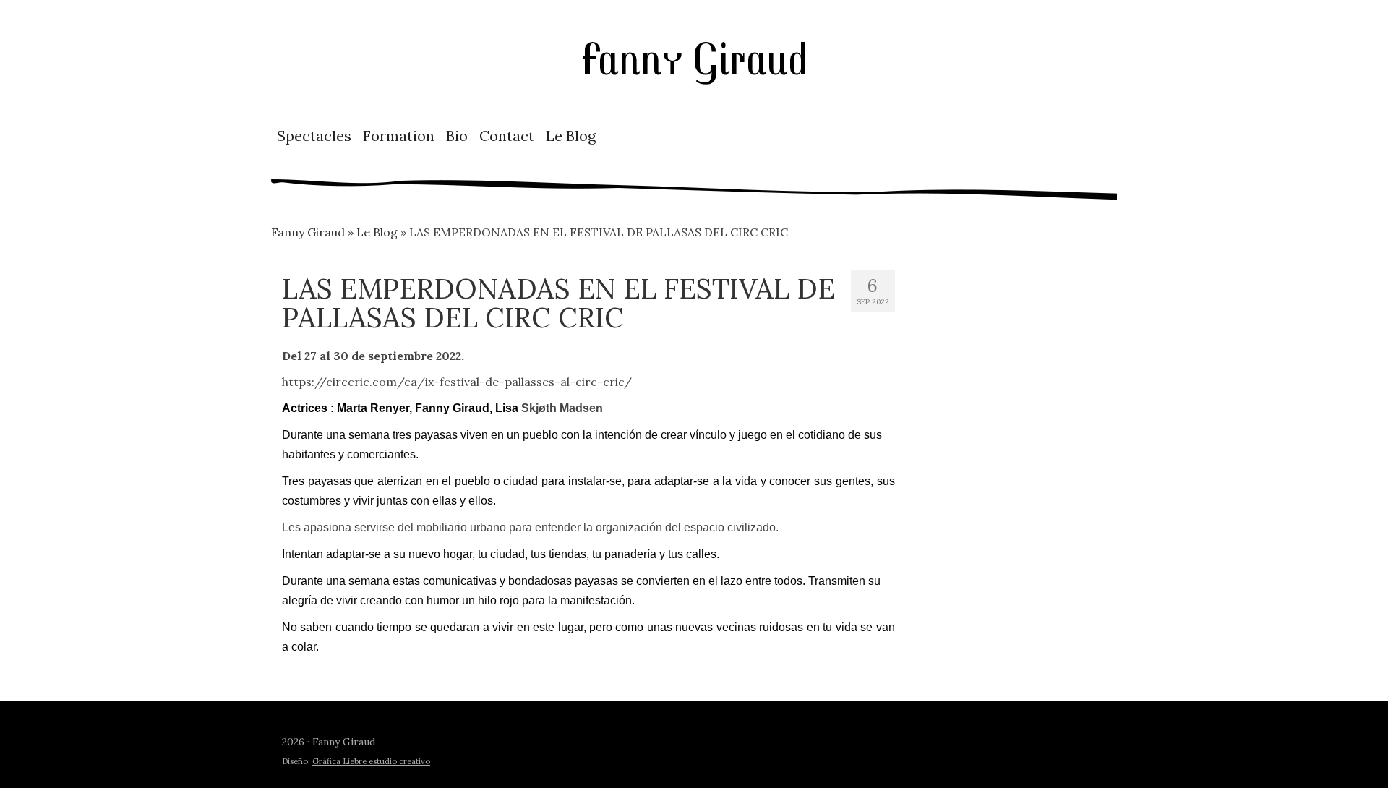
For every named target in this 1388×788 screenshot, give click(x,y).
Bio (457, 136)
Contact (506, 136)
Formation (398, 136)
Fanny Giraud (694, 57)
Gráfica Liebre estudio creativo (371, 761)
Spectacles (314, 136)
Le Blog (571, 136)
